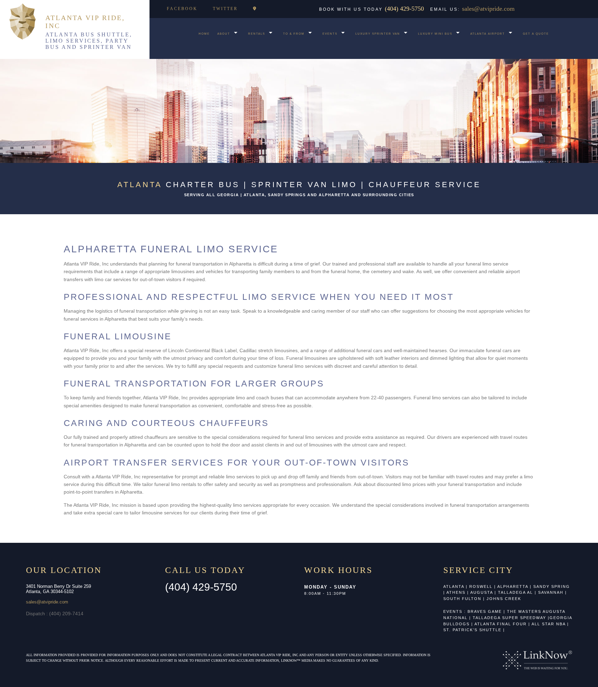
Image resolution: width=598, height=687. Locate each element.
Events (330, 33)
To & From (294, 33)
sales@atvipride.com (488, 8)
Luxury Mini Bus (435, 33)
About (223, 33)
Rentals (256, 33)
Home (204, 33)
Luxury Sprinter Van (377, 33)
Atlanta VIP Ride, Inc (85, 21)
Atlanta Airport (487, 33)
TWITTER (225, 8)
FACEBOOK (182, 8)
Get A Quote (536, 33)
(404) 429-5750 (405, 8)
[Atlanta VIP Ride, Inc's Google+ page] (255, 8)
